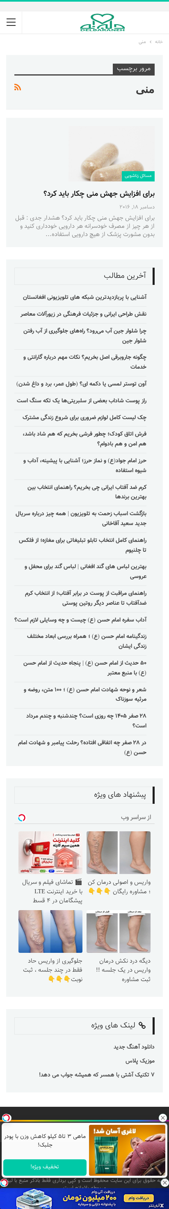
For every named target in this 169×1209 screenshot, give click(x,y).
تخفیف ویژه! (45, 1167)
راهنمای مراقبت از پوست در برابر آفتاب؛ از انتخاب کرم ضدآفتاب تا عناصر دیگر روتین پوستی (85, 598)
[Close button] (165, 1183)
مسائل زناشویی (138, 175)
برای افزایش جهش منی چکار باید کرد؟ (99, 194)
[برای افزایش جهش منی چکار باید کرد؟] (112, 153)
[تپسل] (4, 1183)
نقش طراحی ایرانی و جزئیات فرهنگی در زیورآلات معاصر (83, 314)
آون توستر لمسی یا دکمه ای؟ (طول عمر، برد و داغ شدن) (81, 384)
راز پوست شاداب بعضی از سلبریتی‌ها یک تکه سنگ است (81, 401)
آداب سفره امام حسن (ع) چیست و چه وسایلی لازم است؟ (80, 620)
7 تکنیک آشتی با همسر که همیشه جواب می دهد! (96, 1075)
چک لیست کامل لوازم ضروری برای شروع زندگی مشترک (84, 417)
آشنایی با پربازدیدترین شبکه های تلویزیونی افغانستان (84, 297)
